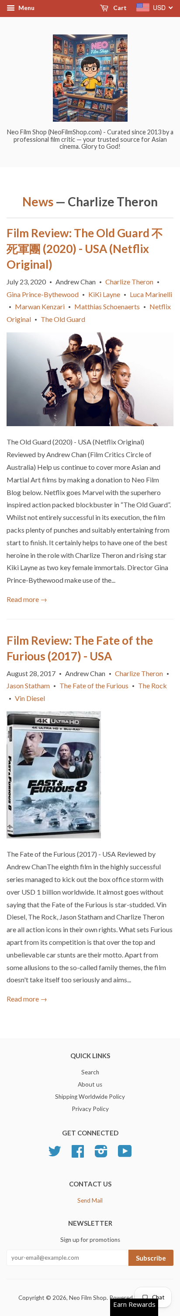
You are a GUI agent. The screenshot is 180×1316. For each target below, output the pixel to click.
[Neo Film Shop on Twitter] (54, 1154)
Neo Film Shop (88, 1297)
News (37, 201)
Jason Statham (28, 685)
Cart (119, 7)
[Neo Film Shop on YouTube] (125, 1154)
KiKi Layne (104, 294)
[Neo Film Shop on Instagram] (101, 1154)
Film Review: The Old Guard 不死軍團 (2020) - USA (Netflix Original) (85, 249)
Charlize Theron (129, 281)
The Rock (152, 685)
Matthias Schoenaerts (107, 306)
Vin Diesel (30, 698)
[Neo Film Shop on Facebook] (77, 1154)
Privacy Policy (90, 1108)
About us (90, 1084)
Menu (26, 7)
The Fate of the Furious (93, 685)
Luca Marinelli (151, 294)
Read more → (27, 599)
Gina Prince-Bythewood (43, 294)
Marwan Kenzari (40, 306)
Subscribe (151, 1258)
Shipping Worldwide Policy (90, 1096)
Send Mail (90, 1200)
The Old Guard (63, 319)
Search (90, 1072)
